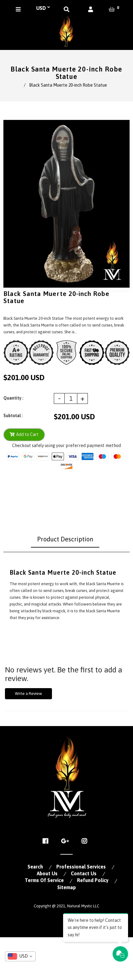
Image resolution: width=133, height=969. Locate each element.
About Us (47, 873)
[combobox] (20, 956)
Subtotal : (13, 415)
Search (35, 866)
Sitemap (66, 887)
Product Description (65, 539)
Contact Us (84, 873)
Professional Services (81, 866)
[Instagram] (86, 841)
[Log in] (90, 9)
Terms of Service (44, 880)
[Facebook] (47, 841)
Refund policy (93, 880)
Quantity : (13, 398)
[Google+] (66, 841)
